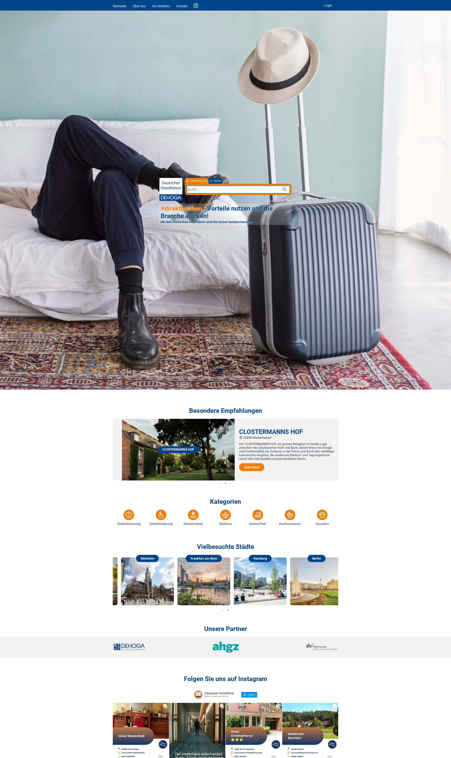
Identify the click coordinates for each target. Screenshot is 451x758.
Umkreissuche (198, 180)
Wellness (225, 524)
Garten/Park (257, 524)
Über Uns (139, 6)
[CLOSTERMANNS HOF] (169, 479)
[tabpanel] (225, 449)
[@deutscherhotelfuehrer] (198, 694)
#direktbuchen (181, 208)
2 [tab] (225, 483)
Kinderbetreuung (129, 524)
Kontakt (181, 6)
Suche (217, 180)
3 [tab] (231, 483)
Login (328, 5)
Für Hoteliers (161, 6)
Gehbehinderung (161, 524)
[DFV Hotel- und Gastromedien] (300, 647)
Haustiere (322, 524)
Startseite (119, 6)
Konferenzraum (290, 524)
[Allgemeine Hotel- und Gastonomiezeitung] (225, 647)
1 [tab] (220, 483)
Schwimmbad (193, 524)
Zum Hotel (242, 467)
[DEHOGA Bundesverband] (151, 647)
